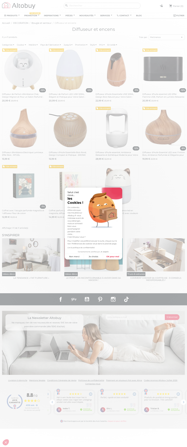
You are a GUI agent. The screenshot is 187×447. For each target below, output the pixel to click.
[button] (5, 442)
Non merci (74, 256)
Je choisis (93, 256)
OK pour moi (112, 256)
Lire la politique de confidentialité (81, 248)
